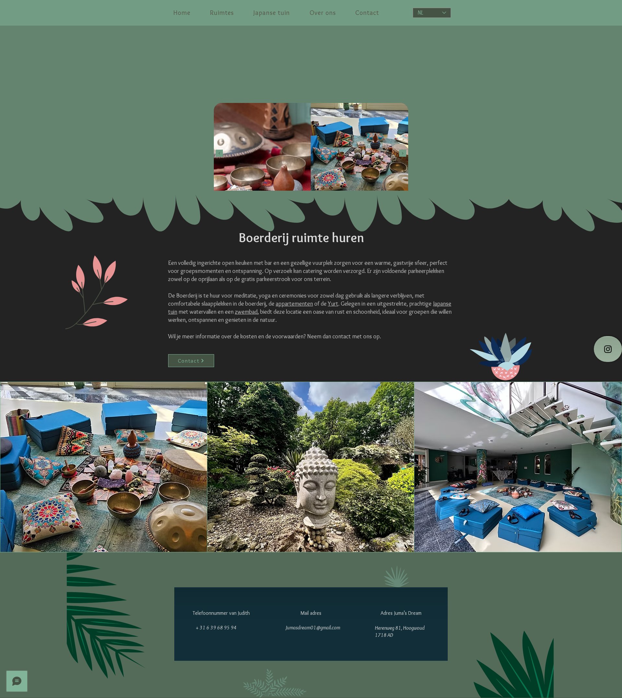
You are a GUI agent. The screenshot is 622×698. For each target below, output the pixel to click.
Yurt (333, 303)
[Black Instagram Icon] (608, 349)
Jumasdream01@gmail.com (312, 628)
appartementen (294, 303)
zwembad (246, 311)
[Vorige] (219, 153)
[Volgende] (402, 153)
